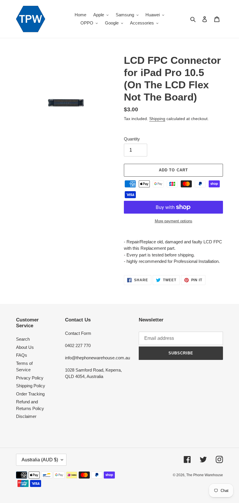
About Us (25, 347)
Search (23, 339)
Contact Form (78, 333)
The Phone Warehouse (204, 475)
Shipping (157, 118)
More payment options (173, 221)
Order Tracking (30, 393)
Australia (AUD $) (40, 459)
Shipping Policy (30, 385)
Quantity (132, 138)
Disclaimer (26, 416)
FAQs (21, 355)
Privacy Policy (29, 377)
